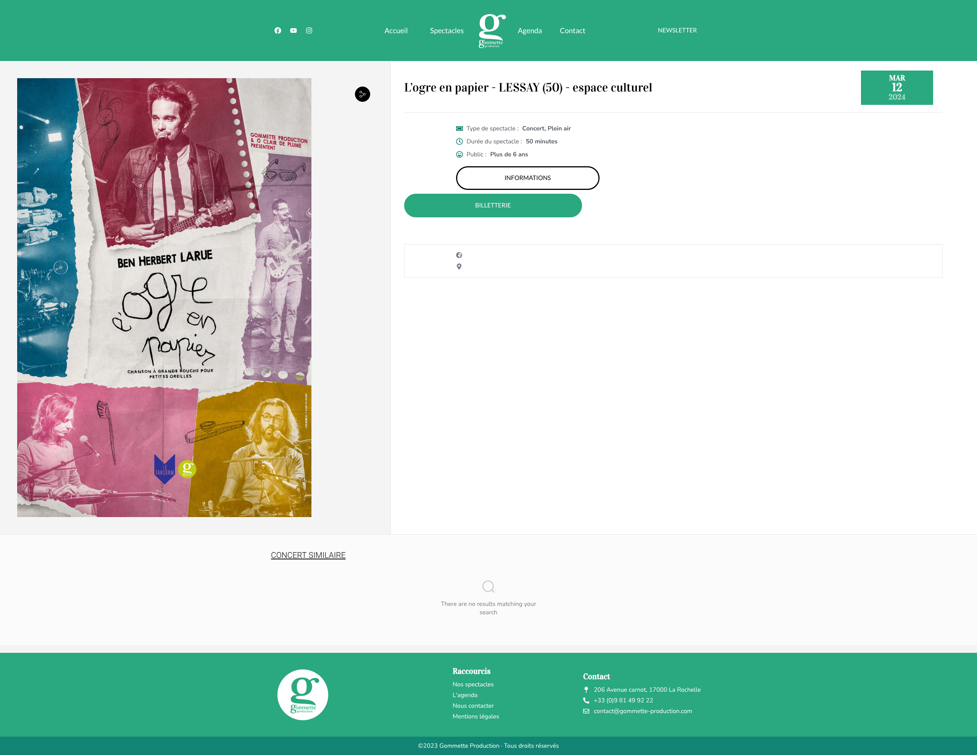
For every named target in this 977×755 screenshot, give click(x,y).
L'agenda (465, 695)
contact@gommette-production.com (643, 711)
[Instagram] (309, 30)
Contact (572, 30)
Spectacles (447, 30)
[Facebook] (278, 30)
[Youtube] (293, 30)
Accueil (396, 30)
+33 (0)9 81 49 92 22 (623, 700)
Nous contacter (473, 706)
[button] (362, 94)
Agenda (530, 30)
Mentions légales (476, 716)
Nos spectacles (473, 684)
